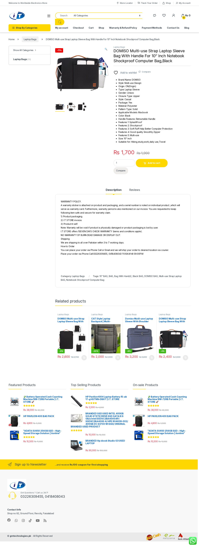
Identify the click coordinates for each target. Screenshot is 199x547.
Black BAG (138, 276)
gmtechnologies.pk (20, 536)
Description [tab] (113, 190)
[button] (106, 49)
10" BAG (104, 276)
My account (61, 27)
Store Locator (126, 3)
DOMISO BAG (151, 276)
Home (11, 39)
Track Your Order (149, 3)
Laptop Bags (30, 39)
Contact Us (173, 27)
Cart (91, 27)
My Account (184, 3)
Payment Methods (152, 27)
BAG (111, 276)
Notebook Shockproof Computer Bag (85, 280)
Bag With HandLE (123, 276)
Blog (186, 27)
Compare (146, 71)
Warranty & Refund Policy (123, 27)
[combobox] (63, 15)
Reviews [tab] (134, 190)
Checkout (78, 27)
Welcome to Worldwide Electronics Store (28, 3)
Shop (168, 3)
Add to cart (154, 163)
